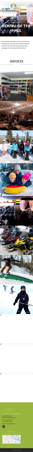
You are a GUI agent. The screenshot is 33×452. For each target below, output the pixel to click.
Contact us (7, 410)
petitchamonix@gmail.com (8, 423)
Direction (11, 432)
